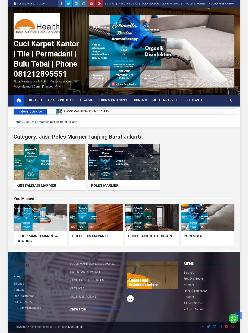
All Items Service (128, 3)
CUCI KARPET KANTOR (221, 3)
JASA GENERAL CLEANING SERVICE (162, 3)
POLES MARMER (195, 3)
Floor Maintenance (113, 100)
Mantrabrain (75, 327)
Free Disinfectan (61, 100)
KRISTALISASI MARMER (36, 185)
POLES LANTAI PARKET (91, 236)
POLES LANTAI (193, 100)
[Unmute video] (152, 275)
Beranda (109, 3)
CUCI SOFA (193, 236)
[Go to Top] (238, 315)
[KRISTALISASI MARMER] (49, 162)
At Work (85, 100)
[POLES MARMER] (124, 162)
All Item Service (165, 100)
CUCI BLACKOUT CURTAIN (150, 236)
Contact (140, 100)
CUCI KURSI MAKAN (83, 296)
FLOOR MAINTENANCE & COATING (92, 263)
